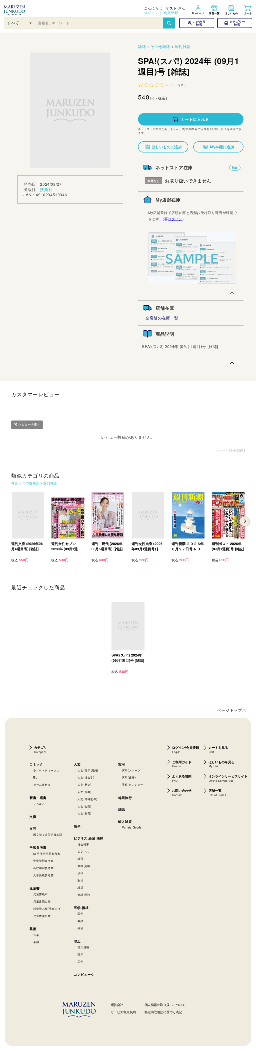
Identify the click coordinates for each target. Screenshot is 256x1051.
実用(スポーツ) (132, 770)
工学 (80, 962)
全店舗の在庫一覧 (161, 318)
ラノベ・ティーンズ (46, 770)
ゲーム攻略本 (42, 784)
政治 (80, 880)
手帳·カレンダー (132, 784)
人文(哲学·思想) (88, 770)
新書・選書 (38, 797)
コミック (36, 764)
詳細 (235, 168)
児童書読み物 (42, 901)
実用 (121, 764)
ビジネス (83, 851)
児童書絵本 (40, 894)
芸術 (33, 928)
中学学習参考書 (43, 860)
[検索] (169, 23)
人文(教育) (85, 813)
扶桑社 (46, 189)
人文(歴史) (85, 784)
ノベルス (39, 804)
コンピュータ (84, 974)
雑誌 (142, 46)
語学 (77, 826)
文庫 (33, 816)
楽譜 (36, 942)
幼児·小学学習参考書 (46, 854)
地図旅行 (125, 797)
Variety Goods (132, 827)
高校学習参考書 (43, 868)
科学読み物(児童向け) (47, 908)
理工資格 (83, 947)
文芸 (33, 828)
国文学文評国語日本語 (47, 834)
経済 (80, 887)
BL (35, 777)
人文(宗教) (85, 792)
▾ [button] (31, 23)
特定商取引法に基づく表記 (163, 1012)
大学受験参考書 (43, 875)
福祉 (80, 928)
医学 (80, 914)
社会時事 (83, 844)
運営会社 (117, 1004)
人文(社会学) (86, 777)
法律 (80, 873)
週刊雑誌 (182, 46)
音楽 (36, 935)
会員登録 (171, 12)
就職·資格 (84, 866)
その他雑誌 (160, 46)
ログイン (151, 12)
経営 (80, 858)
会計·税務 (84, 894)
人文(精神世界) (87, 799)
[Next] (245, 521)
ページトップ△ (231, 710)
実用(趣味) (129, 777)
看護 (80, 921)
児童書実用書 (42, 916)
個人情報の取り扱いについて (164, 1004)
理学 (80, 954)
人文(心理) (85, 806)
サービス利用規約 (123, 1012)
